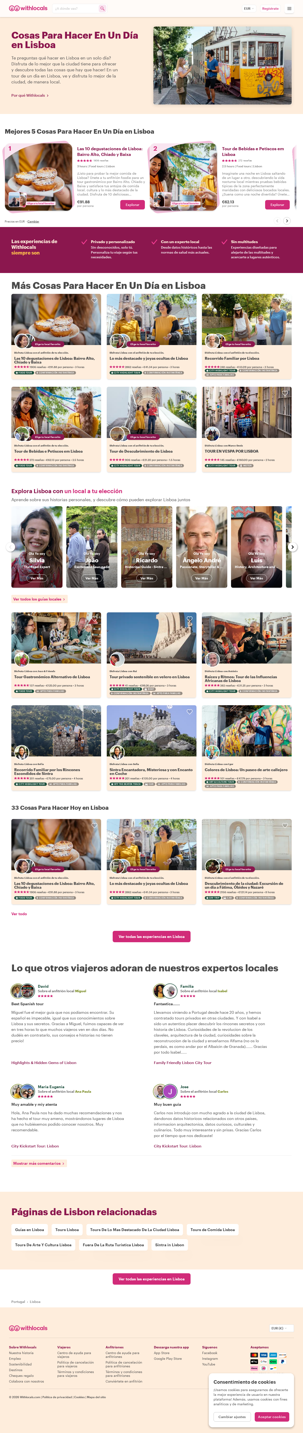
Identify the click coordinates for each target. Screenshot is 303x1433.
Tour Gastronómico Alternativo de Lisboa (52, 676)
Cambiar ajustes (232, 1417)
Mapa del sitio (96, 1397)
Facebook (209, 1353)
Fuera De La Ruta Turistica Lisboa (113, 1244)
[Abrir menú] (289, 8)
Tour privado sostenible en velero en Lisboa (150, 676)
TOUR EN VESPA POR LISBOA (231, 451)
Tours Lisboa (67, 1229)
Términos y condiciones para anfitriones (124, 1374)
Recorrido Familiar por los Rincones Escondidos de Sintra (47, 771)
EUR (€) (277, 1328)
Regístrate (270, 8)
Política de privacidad (57, 1397)
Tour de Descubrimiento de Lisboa (141, 451)
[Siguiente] (287, 221)
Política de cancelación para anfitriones (124, 1364)
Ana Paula (83, 1091)
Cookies (79, 1397)
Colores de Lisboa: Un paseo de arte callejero (246, 769)
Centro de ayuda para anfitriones (122, 1355)
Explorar (132, 205)
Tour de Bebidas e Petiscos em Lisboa (48, 451)
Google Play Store (168, 1358)
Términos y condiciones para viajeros (75, 1374)
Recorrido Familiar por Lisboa (232, 358)
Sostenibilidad (20, 1364)
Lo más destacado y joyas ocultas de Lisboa (149, 358)
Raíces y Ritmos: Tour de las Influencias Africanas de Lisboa (241, 678)
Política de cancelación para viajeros (75, 1364)
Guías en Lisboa (29, 1229)
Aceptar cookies (272, 1417)
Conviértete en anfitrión (124, 1381)
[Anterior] (277, 221)
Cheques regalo (21, 1376)
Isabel (222, 991)
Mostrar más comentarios (37, 1163)
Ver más (37, 578)
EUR (247, 8)
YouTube (208, 1364)
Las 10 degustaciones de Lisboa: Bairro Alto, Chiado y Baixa (54, 360)
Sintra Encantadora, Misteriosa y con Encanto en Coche (151, 771)
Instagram (210, 1358)
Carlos (223, 1091)
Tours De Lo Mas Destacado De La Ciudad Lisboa (134, 1229)
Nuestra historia (21, 1353)
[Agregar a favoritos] (94, 300)
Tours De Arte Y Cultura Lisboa (43, 1244)
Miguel (80, 991)
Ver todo (19, 913)
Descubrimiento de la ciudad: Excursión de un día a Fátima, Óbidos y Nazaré (244, 885)
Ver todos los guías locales (37, 599)
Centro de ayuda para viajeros (74, 1355)
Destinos (15, 1370)
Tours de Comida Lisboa (213, 1229)
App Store (161, 1353)
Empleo (15, 1358)
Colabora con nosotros (26, 1381)
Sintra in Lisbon (169, 1244)
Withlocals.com (30, 1397)
